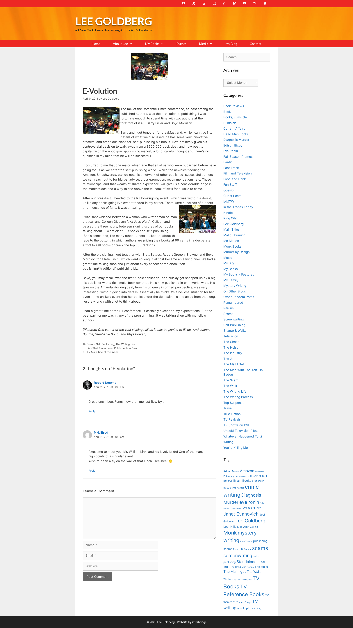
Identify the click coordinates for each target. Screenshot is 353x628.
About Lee (120, 44)
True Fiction (232, 414)
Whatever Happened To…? (242, 436)
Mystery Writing (234, 285)
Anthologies (241, 476)
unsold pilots (245, 608)
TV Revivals (232, 419)
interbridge (199, 622)
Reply (91, 411)
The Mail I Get (233, 364)
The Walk (230, 386)
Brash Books (242, 480)
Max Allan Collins (247, 526)
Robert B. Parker (242, 549)
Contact (255, 44)
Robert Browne (105, 382)
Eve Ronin (230, 151)
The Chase (231, 342)
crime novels (237, 487)
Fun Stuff (230, 184)
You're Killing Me (235, 447)
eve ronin (249, 502)
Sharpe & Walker (235, 330)
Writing (228, 442)
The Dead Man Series (242, 567)
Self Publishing (105, 344)
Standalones (247, 561)
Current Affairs (234, 128)
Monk (230, 533)
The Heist (230, 347)
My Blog (231, 44)
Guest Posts (232, 196)
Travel (227, 408)
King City (230, 218)
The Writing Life (125, 344)
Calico (226, 488)
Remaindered (233, 302)
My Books (152, 44)
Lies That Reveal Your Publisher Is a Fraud (112, 348)
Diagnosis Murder (236, 140)
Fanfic (227, 162)
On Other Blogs (234, 291)
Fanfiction (236, 508)
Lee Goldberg (113, 21)
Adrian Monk (231, 471)
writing (257, 608)
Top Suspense (233, 403)
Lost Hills (229, 526)
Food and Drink (234, 179)
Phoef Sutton (246, 541)
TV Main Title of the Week (102, 352)
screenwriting (237, 555)
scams (260, 548)
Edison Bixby (232, 145)
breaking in (258, 480)
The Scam (230, 380)
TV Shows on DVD (236, 425)
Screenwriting (233, 319)
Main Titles (231, 229)
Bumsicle (230, 123)
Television (230, 336)
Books (91, 344)
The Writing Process (238, 397)
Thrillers (228, 579)
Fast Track (231, 168)
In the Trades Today (238, 207)
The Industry (232, 353)
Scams (228, 314)
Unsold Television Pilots (240, 431)
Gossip (228, 190)
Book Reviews (233, 106)
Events (181, 44)
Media (203, 44)
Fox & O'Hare (251, 508)
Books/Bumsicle (235, 117)
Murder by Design (236, 252)
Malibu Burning (234, 235)
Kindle (228, 213)
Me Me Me (231, 241)
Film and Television (237, 173)
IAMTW (228, 201)
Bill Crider (254, 476)
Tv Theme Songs (242, 602)
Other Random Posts (238, 297)
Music (227, 258)
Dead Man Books (236, 134)
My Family (230, 280)
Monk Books (232, 246)
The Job (229, 359)
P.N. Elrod (101, 432)
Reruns (228, 308)
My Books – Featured (238, 274)
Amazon (247, 470)
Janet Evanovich (241, 514)
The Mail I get (234, 571)
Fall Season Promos (238, 156)
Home (96, 44)
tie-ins (237, 579)
